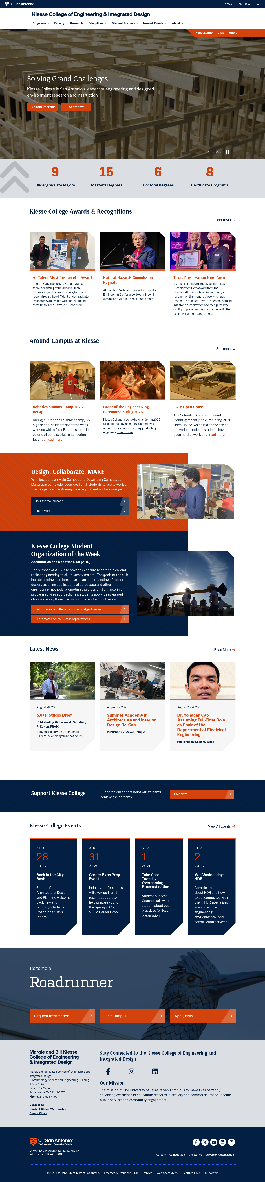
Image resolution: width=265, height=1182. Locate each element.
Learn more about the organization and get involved (69, 609)
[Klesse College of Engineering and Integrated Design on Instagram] (132, 1072)
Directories (195, 1154)
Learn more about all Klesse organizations (63, 619)
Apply (233, 32)
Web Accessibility (167, 1172)
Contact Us (37, 1105)
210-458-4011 (54, 1154)
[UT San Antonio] (19, 4)
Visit (221, 32)
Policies (147, 1172)
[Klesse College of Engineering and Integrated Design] (90, 13)
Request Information (51, 1016)
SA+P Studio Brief (54, 715)
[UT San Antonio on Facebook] (196, 1142)
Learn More (43, 511)
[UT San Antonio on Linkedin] (222, 1142)
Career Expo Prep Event (104, 877)
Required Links (191, 1172)
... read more (75, 305)
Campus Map (177, 1154)
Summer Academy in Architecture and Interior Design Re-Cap (131, 720)
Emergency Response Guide (121, 1172)
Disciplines (96, 23)
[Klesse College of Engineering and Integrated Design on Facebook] (109, 1072)
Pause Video (215, 152)
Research (76, 23)
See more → (226, 219)
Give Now (180, 794)
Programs (39, 23)
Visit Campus (115, 1016)
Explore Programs (43, 107)
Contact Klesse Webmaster (48, 1109)
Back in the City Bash (50, 877)
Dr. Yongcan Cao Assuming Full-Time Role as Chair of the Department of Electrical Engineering (201, 725)
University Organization (219, 1154)
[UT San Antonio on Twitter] (205, 1142)
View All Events (219, 826)
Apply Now (76, 107)
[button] (258, 4)
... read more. (125, 432)
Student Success (123, 23)
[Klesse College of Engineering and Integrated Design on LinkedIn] (156, 1072)
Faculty (59, 23)
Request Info (204, 32)
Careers (161, 1154)
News (228, 4)
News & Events (153, 23)
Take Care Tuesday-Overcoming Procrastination (155, 881)
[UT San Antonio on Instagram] (231, 1142)
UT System (211, 1172)
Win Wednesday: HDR (209, 877)
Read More (222, 650)
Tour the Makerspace (49, 501)
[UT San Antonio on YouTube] (214, 1142)
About (176, 23)
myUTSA (244, 4)
